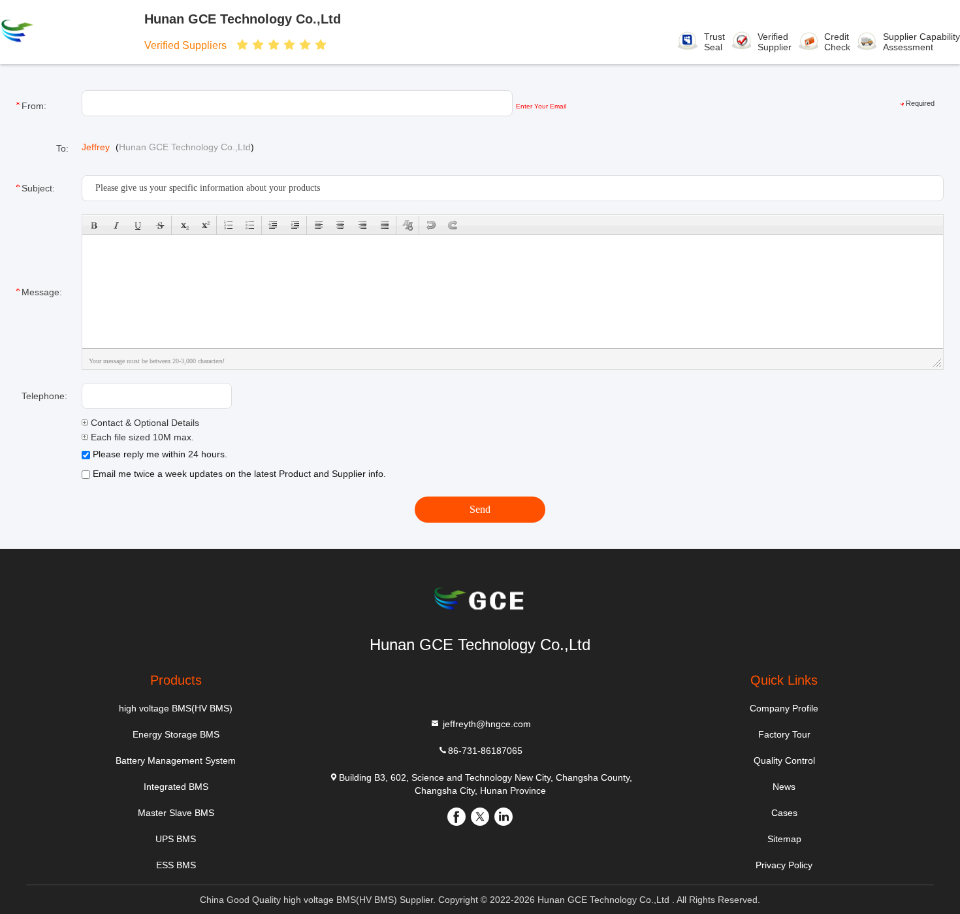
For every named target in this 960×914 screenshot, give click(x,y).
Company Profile (784, 708)
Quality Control (784, 760)
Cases (784, 813)
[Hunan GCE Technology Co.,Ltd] (57, 32)
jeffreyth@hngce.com (485, 724)
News (784, 786)
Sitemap (784, 839)
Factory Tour (784, 734)
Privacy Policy (784, 865)
